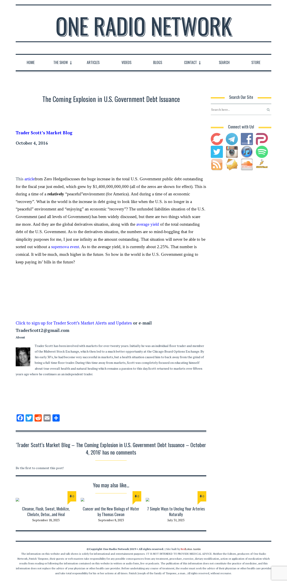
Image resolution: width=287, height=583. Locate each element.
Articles (93, 62)
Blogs (157, 62)
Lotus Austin (191, 549)
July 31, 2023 (175, 520)
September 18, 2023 (45, 520)
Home (31, 62)
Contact (190, 62)
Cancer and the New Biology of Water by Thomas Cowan (111, 511)
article (29, 179)
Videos (126, 62)
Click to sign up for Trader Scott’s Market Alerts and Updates (74, 323)
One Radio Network (143, 25)
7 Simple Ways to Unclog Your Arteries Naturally (176, 511)
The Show (60, 62)
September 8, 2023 (111, 520)
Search (224, 62)
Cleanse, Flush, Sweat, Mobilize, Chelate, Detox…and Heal (46, 511)
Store (255, 62)
